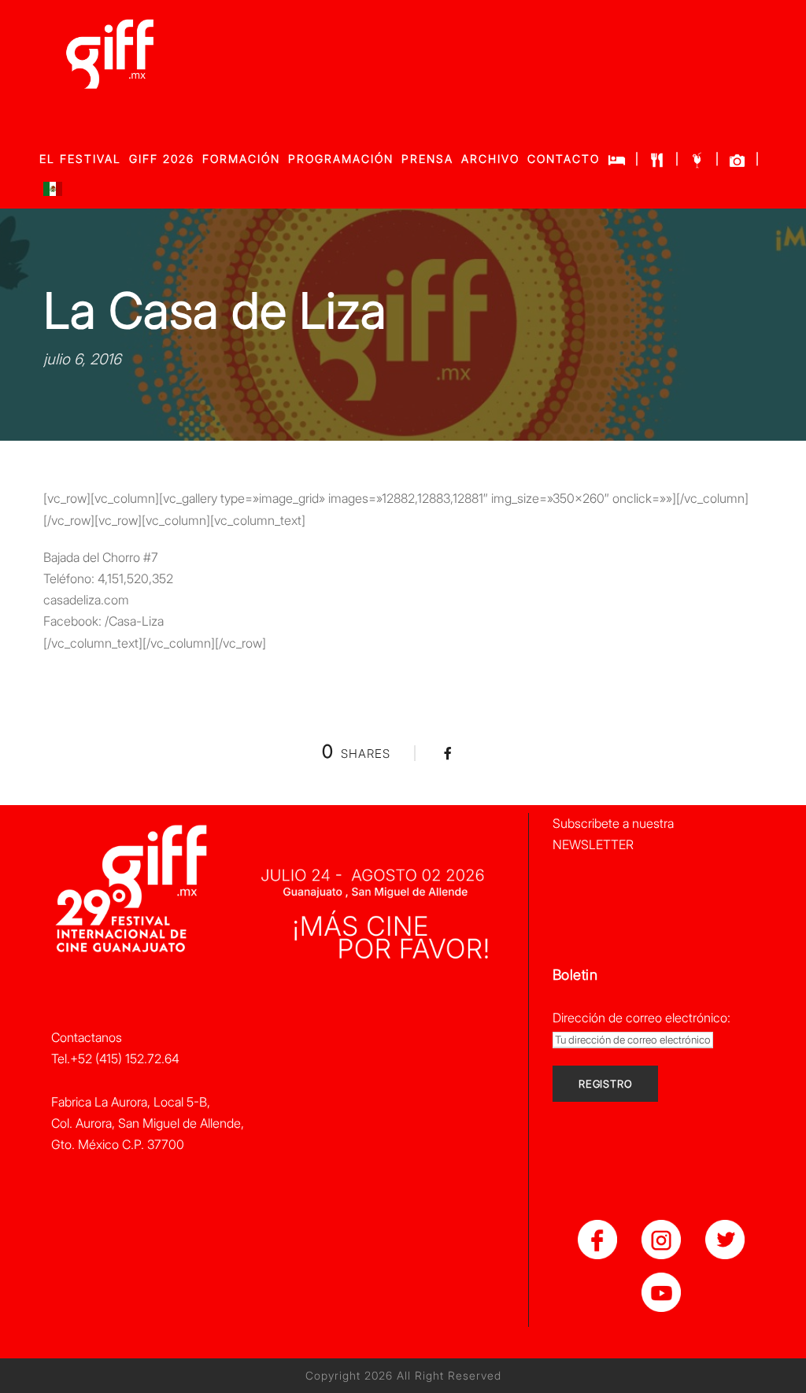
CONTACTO (563, 158)
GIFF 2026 (161, 158)
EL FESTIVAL (80, 158)
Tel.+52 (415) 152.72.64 (115, 1058)
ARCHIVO (490, 158)
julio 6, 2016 (82, 359)
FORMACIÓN (241, 158)
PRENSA (427, 158)
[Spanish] (52, 192)
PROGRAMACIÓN (341, 158)
